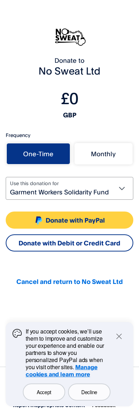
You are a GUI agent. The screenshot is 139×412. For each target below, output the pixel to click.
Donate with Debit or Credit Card (69, 243)
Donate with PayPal (75, 220)
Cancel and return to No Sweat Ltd (69, 281)
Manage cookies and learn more (61, 370)
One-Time (38, 154)
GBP (69, 115)
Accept (44, 392)
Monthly (103, 154)
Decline (89, 392)
